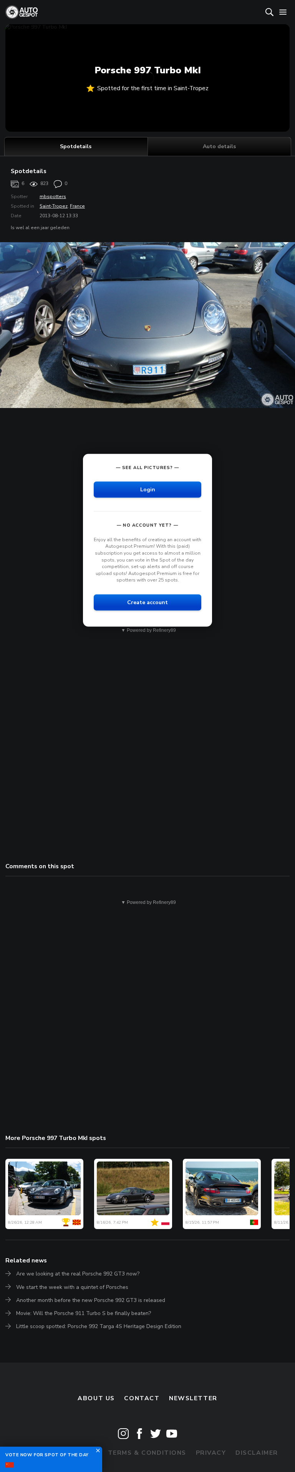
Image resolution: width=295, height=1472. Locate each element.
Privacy (211, 1453)
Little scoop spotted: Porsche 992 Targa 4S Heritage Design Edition (98, 1326)
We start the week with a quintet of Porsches (72, 1287)
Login (147, 489)
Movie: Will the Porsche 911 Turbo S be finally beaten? (83, 1313)
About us (96, 1398)
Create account (147, 602)
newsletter (193, 1398)
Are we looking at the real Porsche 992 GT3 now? (77, 1273)
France (77, 206)
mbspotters (53, 196)
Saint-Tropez (54, 206)
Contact (141, 1398)
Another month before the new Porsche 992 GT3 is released (90, 1300)
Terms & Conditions (147, 1453)
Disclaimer (256, 1453)
